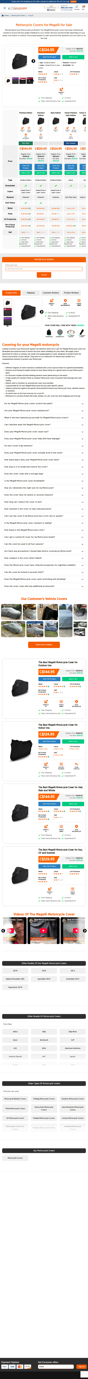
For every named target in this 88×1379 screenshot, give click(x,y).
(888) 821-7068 (67, 8)
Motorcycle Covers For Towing (15, 1128)
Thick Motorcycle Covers (15, 1108)
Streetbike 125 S (72, 979)
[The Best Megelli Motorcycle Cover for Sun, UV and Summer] (20, 875)
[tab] (11, 293)
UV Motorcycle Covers (15, 1118)
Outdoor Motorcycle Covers (72, 1099)
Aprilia (15, 1065)
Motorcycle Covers (18, 15)
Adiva (15, 1032)
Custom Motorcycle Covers (73, 1118)
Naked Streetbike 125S (15, 979)
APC (44, 1057)
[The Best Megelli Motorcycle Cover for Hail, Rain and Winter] (20, 813)
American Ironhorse (72, 1048)
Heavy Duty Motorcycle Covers (44, 1108)
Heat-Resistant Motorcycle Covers (72, 1108)
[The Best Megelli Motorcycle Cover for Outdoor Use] (20, 688)
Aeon (15, 1040)
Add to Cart (73, 57)
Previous (3, 931)
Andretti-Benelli (15, 1057)
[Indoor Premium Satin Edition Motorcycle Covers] (70, 121)
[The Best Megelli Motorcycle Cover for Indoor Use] (20, 750)
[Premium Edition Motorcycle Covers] (25, 121)
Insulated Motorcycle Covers (72, 1128)
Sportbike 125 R (44, 979)
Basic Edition (56, 113)
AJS (15, 1048)
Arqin (73, 1065)
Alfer (44, 1048)
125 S (73, 971)
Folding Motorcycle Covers (44, 1099)
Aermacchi (44, 1040)
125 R (44, 971)
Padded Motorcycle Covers (44, 1118)
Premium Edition (25, 113)
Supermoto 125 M (15, 987)
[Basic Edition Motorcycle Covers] (55, 121)
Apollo (72, 1057)
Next (33, 61)
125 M (15, 971)
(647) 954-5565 (68, 10)
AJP (72, 1040)
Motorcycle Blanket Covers (15, 1099)
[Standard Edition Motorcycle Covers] (40, 121)
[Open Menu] (5, 8)
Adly (44, 1032)
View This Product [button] (49, 57)
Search (44, 275)
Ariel (44, 1065)
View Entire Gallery (44, 645)
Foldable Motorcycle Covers (44, 1128)
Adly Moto (73, 1032)
